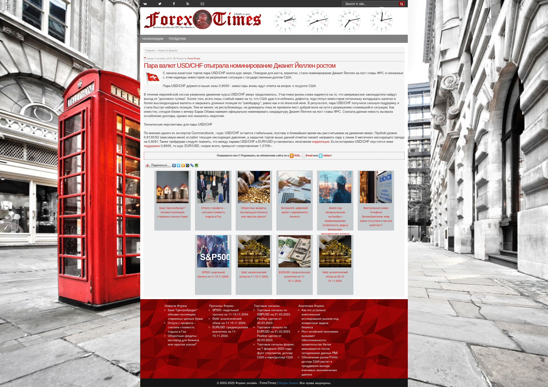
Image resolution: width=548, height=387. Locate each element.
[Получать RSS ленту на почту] (202, 4)
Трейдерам (177, 39)
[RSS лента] (187, 4)
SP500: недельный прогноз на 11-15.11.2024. (230, 312)
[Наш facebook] (174, 4)
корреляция (320, 141)
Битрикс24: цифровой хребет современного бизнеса (294, 212)
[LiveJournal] (192, 164)
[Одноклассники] (183, 164)
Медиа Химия (288, 383)
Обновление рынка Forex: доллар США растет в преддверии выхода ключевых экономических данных (320, 365)
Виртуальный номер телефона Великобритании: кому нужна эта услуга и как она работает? (376, 216)
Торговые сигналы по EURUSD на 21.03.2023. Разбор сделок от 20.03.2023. (274, 333)
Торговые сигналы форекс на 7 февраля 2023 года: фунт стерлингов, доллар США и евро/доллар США (275, 350)
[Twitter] (178, 164)
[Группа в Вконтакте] (145, 4)
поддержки (152, 145)
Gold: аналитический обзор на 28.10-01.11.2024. (335, 276)
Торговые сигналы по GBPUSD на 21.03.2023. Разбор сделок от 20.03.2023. (274, 316)
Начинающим (152, 39)
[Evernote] (196, 164)
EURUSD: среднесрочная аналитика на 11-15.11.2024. (294, 276)
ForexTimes (194, 58)
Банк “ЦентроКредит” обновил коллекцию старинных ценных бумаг (172, 212)
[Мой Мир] (187, 164)
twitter (327, 155)
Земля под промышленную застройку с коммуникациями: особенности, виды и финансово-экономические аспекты (335, 220)
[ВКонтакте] (174, 164)
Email (309, 155)
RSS (297, 155)
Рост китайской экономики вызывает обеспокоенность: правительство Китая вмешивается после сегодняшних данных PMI (320, 342)
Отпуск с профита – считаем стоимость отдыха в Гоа (213, 212)
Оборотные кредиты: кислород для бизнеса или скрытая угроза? (254, 212)
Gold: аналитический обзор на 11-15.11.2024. (229, 320)
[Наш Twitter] (159, 4)
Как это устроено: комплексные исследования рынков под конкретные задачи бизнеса (320, 318)
